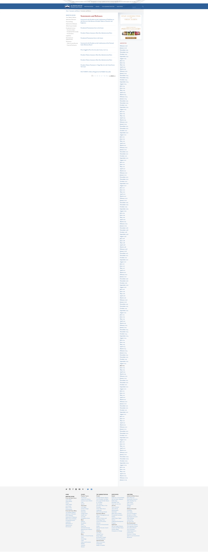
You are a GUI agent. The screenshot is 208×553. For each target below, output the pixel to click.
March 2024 (123, 94)
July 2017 (122, 264)
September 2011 (124, 412)
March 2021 (123, 171)
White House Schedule (71, 26)
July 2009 (122, 467)
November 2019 (124, 205)
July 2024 (122, 86)
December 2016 (124, 279)
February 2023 (123, 122)
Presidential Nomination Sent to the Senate (92, 38)
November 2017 (124, 255)
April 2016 (122, 296)
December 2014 (124, 329)
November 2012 (124, 382)
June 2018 (122, 241)
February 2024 (123, 97)
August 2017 (123, 262)
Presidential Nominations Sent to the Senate (92, 28)
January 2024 (123, 99)
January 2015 (123, 327)
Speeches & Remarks (71, 19)
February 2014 (123, 351)
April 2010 (122, 448)
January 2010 (123, 454)
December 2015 (124, 304)
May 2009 (122, 471)
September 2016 (124, 285)
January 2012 (123, 404)
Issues (97, 6)
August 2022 (123, 135)
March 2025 (123, 69)
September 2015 (124, 310)
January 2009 (123, 480)
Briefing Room (88, 6)
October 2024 (123, 80)
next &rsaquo (112, 76)
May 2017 (122, 268)
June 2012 (122, 393)
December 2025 (124, 50)
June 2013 (122, 368)
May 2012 (122, 395)
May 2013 (122, 370)
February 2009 (124, 478)
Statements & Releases (71, 23)
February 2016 (123, 300)
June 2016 (122, 291)
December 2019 (124, 202)
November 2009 (124, 459)
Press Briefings (69, 21)
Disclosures (68, 41)
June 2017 (122, 266)
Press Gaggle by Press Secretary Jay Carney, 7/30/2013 (94, 50)
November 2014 (124, 332)
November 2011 (124, 408)
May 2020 (122, 192)
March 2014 (123, 349)
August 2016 (123, 287)
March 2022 (123, 145)
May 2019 (122, 217)
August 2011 (123, 414)
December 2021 (124, 152)
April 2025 (122, 67)
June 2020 (122, 190)
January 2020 (123, 200)
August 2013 (123, 363)
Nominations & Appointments (69, 38)
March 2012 (123, 399)
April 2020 (122, 194)
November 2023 (124, 103)
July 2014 (122, 340)
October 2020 (123, 181)
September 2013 (124, 361)
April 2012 (122, 397)
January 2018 (123, 251)
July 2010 (122, 442)
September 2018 (124, 234)
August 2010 (123, 440)
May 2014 (122, 344)
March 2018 (123, 247)
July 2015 (122, 315)
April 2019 (122, 219)
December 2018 (124, 228)
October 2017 (123, 258)
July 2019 (122, 213)
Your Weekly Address (71, 17)
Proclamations (70, 33)
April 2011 (122, 423)
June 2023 (122, 114)
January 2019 (123, 226)
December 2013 (124, 355)
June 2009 (122, 469)
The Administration (108, 6)
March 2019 (123, 222)
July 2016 (122, 289)
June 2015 (122, 317)
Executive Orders (71, 30)
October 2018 (123, 232)
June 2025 (122, 63)
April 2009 (123, 473)
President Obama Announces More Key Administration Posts (96, 33)
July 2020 (122, 188)
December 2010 (124, 431)
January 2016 (123, 302)
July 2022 (122, 137)
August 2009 (123, 465)
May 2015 (122, 319)
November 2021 (124, 154)
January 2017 (123, 277)
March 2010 (123, 450)
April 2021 (122, 169)
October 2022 (123, 130)
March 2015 (123, 323)
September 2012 (124, 387)
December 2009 (124, 457)
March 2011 (123, 425)
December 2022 (124, 126)
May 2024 (122, 90)
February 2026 (123, 46)
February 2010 (123, 452)
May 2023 (122, 116)
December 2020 (124, 177)
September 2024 (124, 82)
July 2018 (122, 238)
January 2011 (123, 429)
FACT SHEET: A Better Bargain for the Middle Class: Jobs (96, 72)
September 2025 (124, 56)
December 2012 (124, 380)
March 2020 (123, 196)
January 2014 (123, 353)
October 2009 (123, 461)
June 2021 (122, 164)
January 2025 (123, 73)
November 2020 (124, 179)
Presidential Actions (70, 28)
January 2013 (123, 378)
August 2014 (123, 338)
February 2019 (123, 224)
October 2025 (123, 54)
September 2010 (124, 437)
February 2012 (123, 401)
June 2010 (122, 444)
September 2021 (124, 158)
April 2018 (122, 245)
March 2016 (123, 298)
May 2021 (122, 166)
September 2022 (124, 133)
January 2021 (123, 175)
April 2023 (122, 118)
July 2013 (122, 365)
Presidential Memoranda (72, 31)
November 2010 (124, 433)
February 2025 (123, 71)
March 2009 (123, 476)
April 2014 (122, 346)
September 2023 (124, 107)
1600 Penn (120, 6)
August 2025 (123, 58)
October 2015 (123, 308)
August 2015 (123, 313)
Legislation (68, 35)
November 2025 (124, 52)
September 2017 (124, 260)
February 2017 (123, 274)
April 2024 (122, 92)
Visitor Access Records (72, 43)
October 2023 (123, 105)
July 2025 (122, 61)
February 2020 (123, 198)
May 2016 (122, 293)
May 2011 (122, 421)
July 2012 (122, 391)
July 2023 (122, 111)
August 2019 (123, 211)
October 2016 (123, 283)
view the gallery (130, 38)
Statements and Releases (75, 11)
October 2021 (123, 156)
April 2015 (122, 321)
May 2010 (122, 446)
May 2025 (122, 65)
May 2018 (122, 243)
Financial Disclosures (72, 45)
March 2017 (123, 272)
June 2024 (122, 88)
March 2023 (123, 120)
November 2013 (124, 357)
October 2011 (123, 410)
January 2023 (123, 124)
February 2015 (123, 325)
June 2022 (122, 139)
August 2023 (123, 109)
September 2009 (124, 463)
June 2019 (122, 215)
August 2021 (123, 160)
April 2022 (122, 143)
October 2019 (123, 207)
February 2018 (123, 249)
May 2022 (122, 141)
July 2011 (122, 416)
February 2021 (123, 173)
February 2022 (123, 147)
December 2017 (124, 253)
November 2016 (124, 281)
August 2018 (123, 236)
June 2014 (122, 342)
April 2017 (122, 270)
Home (73, 6)
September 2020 (124, 183)
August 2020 (123, 186)
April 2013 (122, 372)
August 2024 (123, 84)
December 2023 (124, 101)
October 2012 (123, 385)
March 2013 (123, 374)
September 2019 (124, 209)
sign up (130, 22)
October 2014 (123, 334)
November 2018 (124, 230)
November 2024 (124, 78)
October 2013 (123, 359)
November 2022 (124, 128)
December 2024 (124, 75)
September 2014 (124, 336)
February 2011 (123, 427)
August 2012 (123, 389)
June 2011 (122, 418)
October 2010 (123, 435)
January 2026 (123, 48)
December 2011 (124, 406)
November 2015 (124, 306)
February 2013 (123, 376)
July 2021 (122, 162)
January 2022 (123, 150)
